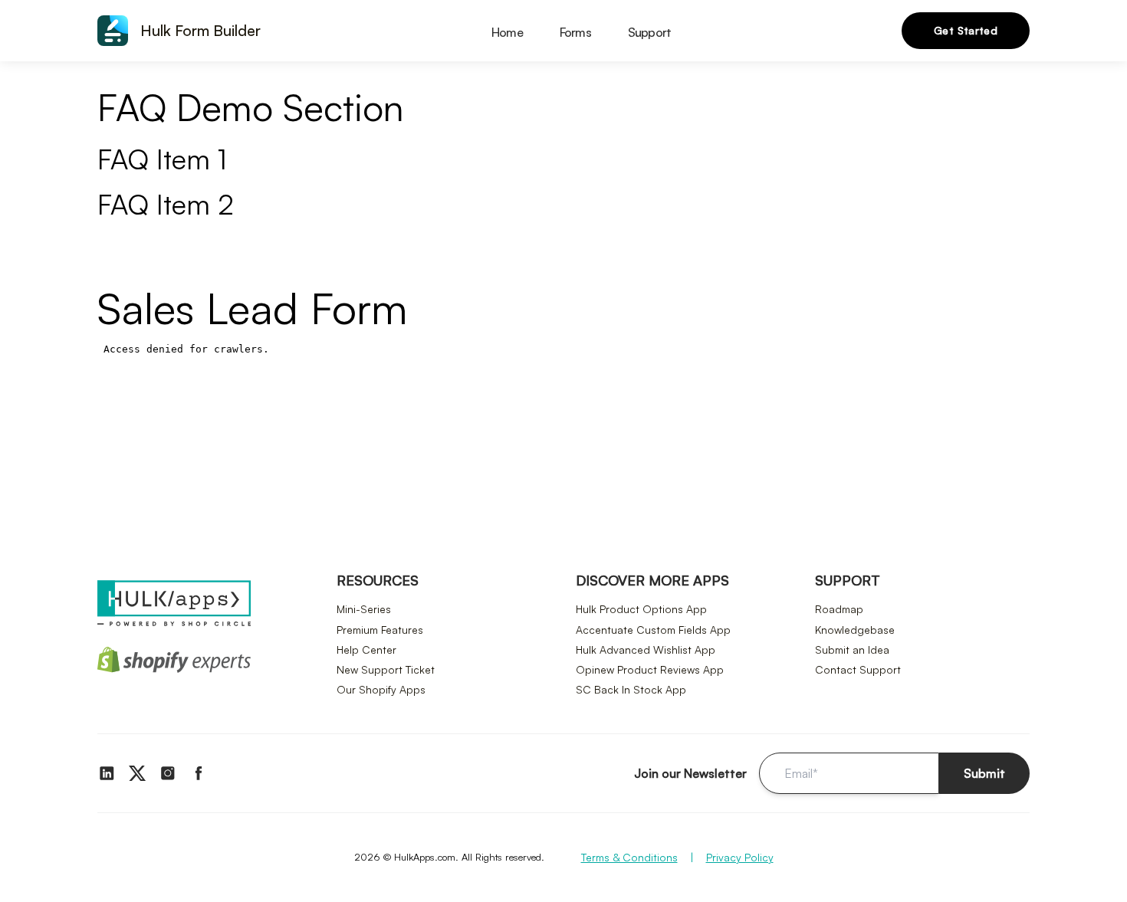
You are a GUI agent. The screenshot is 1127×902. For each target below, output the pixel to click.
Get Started (965, 30)
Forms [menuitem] (575, 32)
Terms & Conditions (629, 857)
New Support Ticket (386, 669)
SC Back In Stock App (631, 689)
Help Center (366, 649)
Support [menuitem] (649, 32)
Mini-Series (364, 608)
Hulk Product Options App (641, 608)
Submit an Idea (852, 649)
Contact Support (858, 669)
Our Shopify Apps (381, 689)
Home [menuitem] (507, 32)
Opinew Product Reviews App (650, 669)
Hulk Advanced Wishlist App (645, 649)
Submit (984, 773)
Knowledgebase (855, 629)
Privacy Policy (740, 857)
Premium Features (380, 629)
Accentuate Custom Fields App (653, 629)
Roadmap (839, 608)
